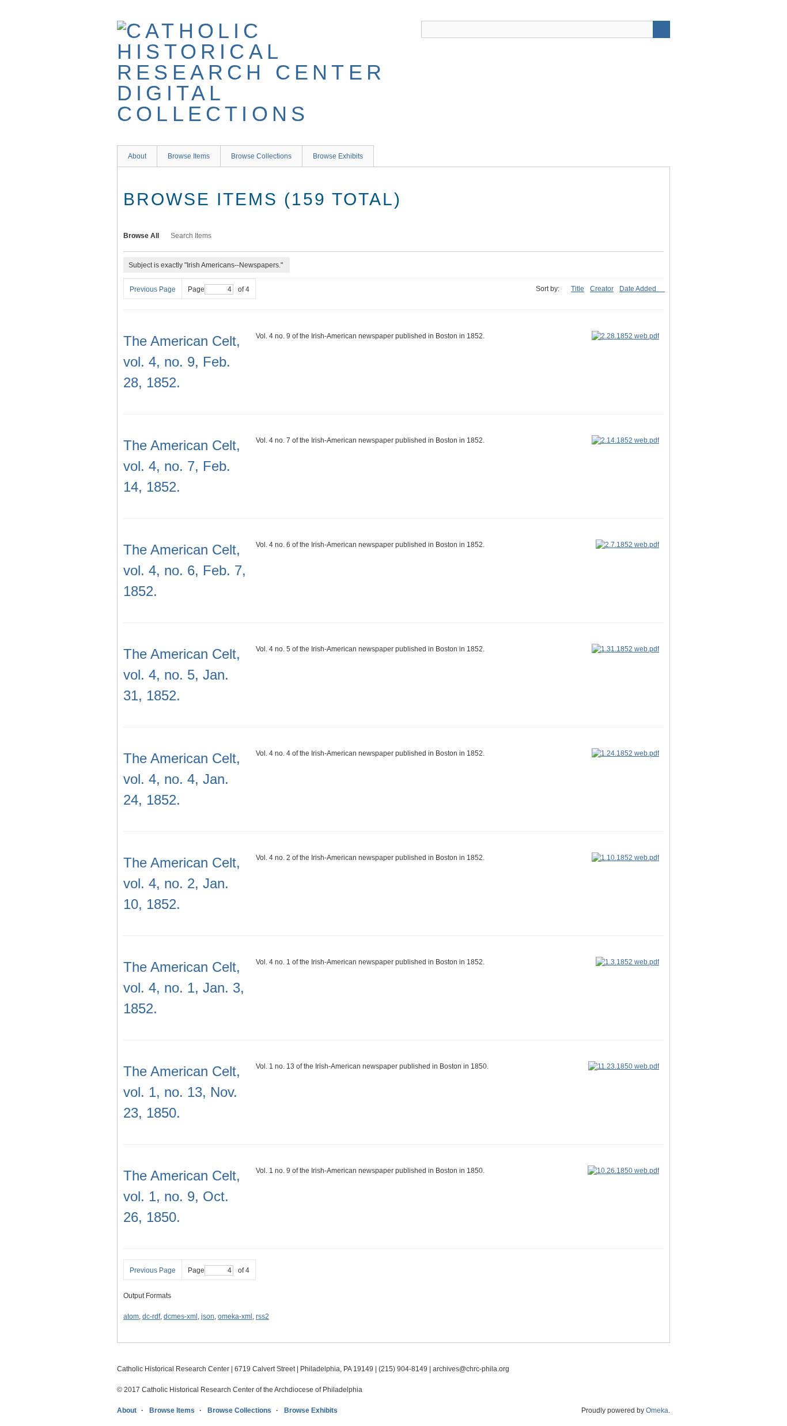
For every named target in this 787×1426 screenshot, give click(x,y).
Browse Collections (261, 156)
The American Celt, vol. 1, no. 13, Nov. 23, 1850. (181, 1092)
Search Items (191, 236)
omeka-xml (235, 1316)
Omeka (657, 1410)
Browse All (141, 236)
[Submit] (661, 29)
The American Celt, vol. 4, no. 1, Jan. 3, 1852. (183, 987)
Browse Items (189, 156)
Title (577, 289)
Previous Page (153, 289)
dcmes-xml (181, 1316)
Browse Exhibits (338, 156)
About (137, 156)
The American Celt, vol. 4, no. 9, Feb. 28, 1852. (181, 361)
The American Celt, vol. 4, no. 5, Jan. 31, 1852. (181, 674)
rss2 (262, 1316)
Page (196, 289)
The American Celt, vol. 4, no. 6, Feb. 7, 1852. (184, 570)
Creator (602, 289)
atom (131, 1316)
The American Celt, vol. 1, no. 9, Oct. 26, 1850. (181, 1196)
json (207, 1316)
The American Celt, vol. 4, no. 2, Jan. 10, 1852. (181, 883)
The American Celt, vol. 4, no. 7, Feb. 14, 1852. (181, 466)
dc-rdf (151, 1316)
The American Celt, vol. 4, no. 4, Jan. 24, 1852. (181, 779)
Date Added (638, 289)
